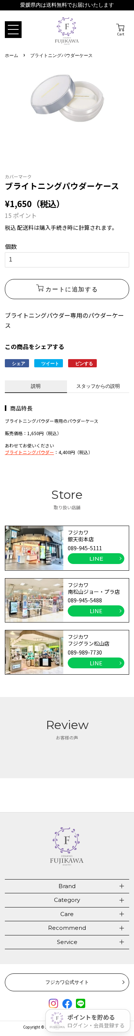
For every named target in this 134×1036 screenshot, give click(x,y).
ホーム (11, 56)
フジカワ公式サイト (67, 982)
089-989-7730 (85, 652)
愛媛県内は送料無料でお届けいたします (67, 5)
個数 (11, 246)
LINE (96, 558)
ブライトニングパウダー (29, 452)
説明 (36, 386)
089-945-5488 (85, 600)
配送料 (25, 227)
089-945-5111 (85, 548)
